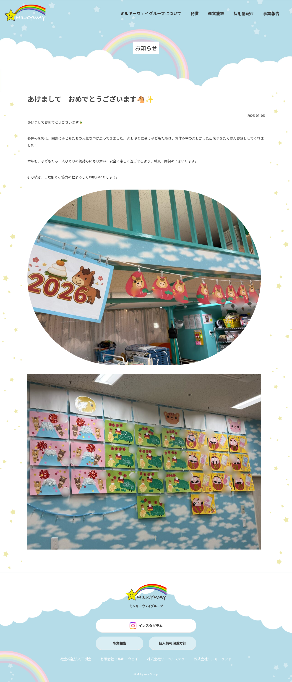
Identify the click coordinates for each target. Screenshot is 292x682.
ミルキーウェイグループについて (150, 13)
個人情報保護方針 (172, 643)
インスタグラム (151, 625)
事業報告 (271, 13)
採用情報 (241, 13)
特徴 (194, 13)
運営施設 (216, 13)
